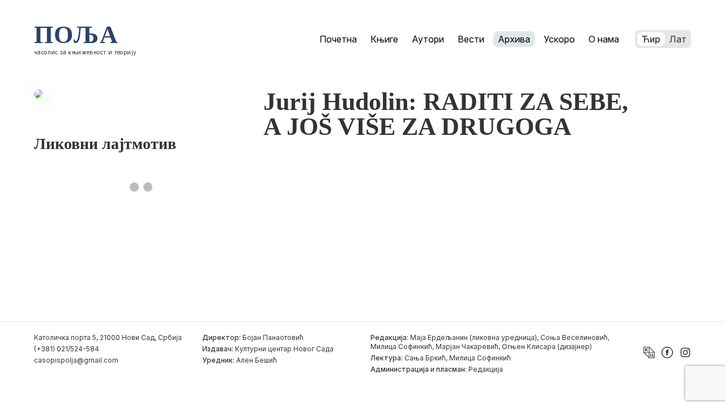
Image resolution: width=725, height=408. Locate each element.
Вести (471, 39)
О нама (603, 39)
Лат (677, 39)
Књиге (384, 39)
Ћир (651, 39)
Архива (514, 39)
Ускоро (559, 39)
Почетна (338, 39)
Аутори (428, 39)
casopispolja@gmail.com (76, 360)
